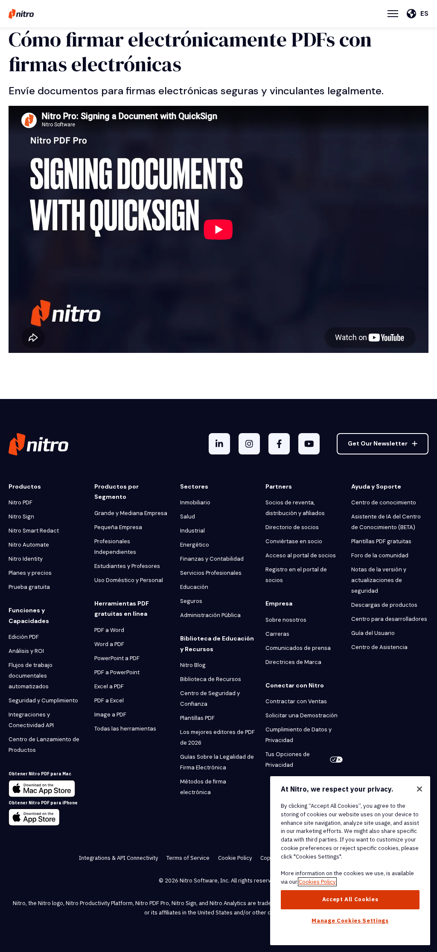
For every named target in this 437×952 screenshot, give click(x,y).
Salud (187, 516)
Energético (194, 544)
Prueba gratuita (29, 587)
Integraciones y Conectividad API (31, 720)
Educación (194, 587)
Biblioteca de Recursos (210, 679)
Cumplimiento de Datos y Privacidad (298, 735)
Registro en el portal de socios (296, 575)
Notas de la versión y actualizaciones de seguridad (378, 580)
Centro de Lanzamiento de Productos (44, 745)
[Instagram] (249, 443)
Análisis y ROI (26, 651)
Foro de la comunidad (379, 555)
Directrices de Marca (293, 662)
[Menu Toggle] (392, 13)
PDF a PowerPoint (117, 672)
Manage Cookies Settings (350, 920)
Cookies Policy (317, 881)
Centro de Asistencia (379, 647)
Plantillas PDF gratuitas (381, 541)
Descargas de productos (384, 604)
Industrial (192, 530)
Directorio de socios (292, 527)
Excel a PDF (109, 686)
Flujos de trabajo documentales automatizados (30, 675)
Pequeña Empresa (118, 527)
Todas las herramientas (125, 728)
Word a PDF (109, 644)
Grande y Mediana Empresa (130, 513)
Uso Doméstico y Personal (128, 580)
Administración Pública (210, 615)
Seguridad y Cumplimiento (43, 700)
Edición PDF (24, 636)
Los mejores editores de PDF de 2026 (217, 737)
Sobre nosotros (285, 619)
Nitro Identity (26, 558)
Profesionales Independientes (115, 547)
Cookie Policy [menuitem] (235, 858)
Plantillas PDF (197, 718)
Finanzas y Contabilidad (212, 558)
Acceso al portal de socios (300, 555)
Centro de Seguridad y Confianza (210, 698)
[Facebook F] (279, 443)
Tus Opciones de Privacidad (287, 760)
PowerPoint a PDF (117, 658)
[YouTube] (309, 443)
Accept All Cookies (350, 899)
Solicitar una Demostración (301, 715)
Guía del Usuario (373, 633)
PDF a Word (109, 630)
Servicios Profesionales (211, 572)
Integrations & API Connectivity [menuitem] (118, 858)
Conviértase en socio (293, 541)
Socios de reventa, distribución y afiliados (295, 508)
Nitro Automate (29, 544)
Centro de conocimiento (383, 502)
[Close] (419, 789)
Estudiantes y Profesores (127, 566)
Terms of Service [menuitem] (188, 858)
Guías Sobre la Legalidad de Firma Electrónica (217, 762)
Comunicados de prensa (298, 648)
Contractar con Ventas (296, 701)
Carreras (277, 634)
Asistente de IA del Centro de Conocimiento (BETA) (386, 522)
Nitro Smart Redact (34, 530)
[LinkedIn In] (219, 443)
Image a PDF (110, 714)
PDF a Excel (109, 700)
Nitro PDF (20, 502)
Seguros (191, 601)
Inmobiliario (195, 502)
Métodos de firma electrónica (203, 787)
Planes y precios (30, 572)
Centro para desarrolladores (389, 619)
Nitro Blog (193, 665)
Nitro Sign (21, 516)
